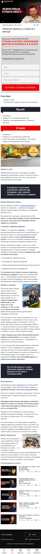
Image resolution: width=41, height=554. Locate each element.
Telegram (34, 534)
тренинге (21, 230)
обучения (20, 385)
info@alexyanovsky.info (34, 539)
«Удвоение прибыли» (27, 205)
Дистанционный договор (7, 539)
